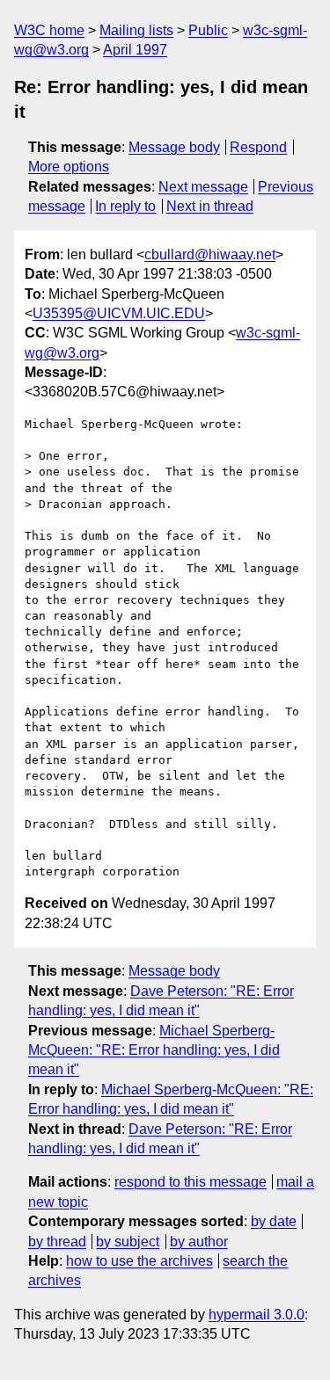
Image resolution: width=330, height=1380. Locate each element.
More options (68, 166)
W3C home (49, 30)
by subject (127, 1241)
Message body (174, 147)
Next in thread (209, 206)
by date (274, 1221)
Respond (258, 147)
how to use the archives (139, 1260)
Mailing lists (136, 30)
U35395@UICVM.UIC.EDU (119, 313)
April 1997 (135, 49)
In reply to (125, 206)
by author (199, 1241)
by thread (57, 1241)
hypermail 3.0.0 (256, 1314)
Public (208, 30)
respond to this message (190, 1181)
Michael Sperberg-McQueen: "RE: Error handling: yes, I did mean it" (154, 1050)
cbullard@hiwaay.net (209, 254)
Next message (203, 186)
